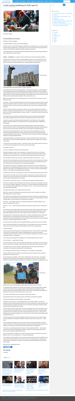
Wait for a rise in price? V (59, 19)
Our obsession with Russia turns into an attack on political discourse (30, 371)
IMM (11, 6)
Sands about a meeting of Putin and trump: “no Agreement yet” (19, 370)
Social (46, 1)
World (28, 1)
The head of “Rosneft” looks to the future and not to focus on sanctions (19, 385)
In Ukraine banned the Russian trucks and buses (43, 385)
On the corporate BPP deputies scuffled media (7, 384)
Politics (17, 1)
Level (6, 397)
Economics (23, 1)
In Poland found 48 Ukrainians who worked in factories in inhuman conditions (12, 390)
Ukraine (51, 1)
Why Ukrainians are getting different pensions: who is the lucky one (42, 371)
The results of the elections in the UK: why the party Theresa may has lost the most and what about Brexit (7, 372)
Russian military (40, 1)
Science (33, 1)
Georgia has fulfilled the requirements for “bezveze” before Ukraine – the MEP (31, 386)
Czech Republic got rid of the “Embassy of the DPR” (36, 390)
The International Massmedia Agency (6, 1)
